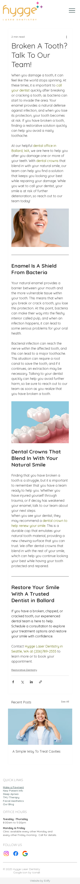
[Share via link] (40, 682)
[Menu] (72, 10)
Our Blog (8, 804)
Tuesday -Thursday (15, 819)
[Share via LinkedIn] (31, 682)
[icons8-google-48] (25, 853)
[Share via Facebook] (13, 682)
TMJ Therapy (11, 797)
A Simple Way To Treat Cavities (36, 751)
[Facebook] (15, 853)
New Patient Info (13, 790)
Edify (47, 880)
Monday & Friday (14, 828)
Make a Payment (13, 787)
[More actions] (66, 37)
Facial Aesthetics (13, 801)
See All (65, 701)
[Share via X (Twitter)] (22, 682)
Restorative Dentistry (24, 670)
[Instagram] (6, 853)
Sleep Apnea (10, 794)
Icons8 (36, 872)
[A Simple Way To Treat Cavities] (40, 727)
